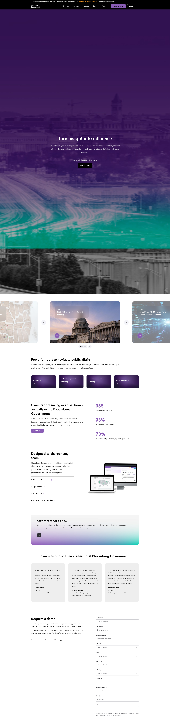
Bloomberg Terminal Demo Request (66, 1)
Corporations (37, 487)
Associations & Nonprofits (42, 500)
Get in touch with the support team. (56, 640)
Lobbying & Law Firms (40, 480)
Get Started (37, 431)
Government (36, 493)
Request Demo (85, 165)
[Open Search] (138, 6)
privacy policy (124, 713)
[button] (44, 1)
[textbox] (121, 691)
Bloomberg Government (35, 6)
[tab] (81, 346)
